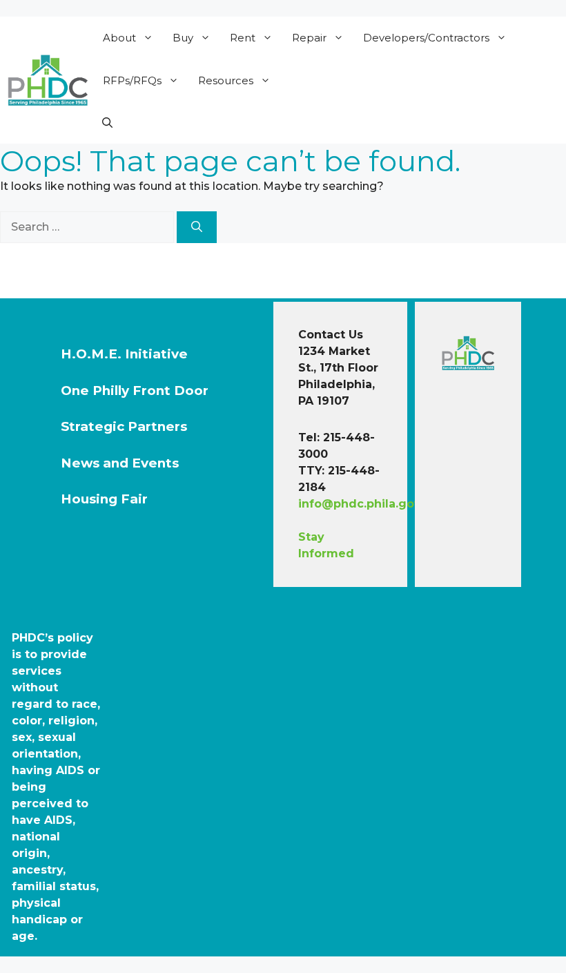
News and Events (120, 463)
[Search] (197, 227)
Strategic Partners (124, 426)
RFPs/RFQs (132, 80)
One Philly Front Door (134, 390)
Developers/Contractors (426, 37)
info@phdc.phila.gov (359, 503)
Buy (183, 37)
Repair (309, 37)
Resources (225, 80)
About (119, 37)
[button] (107, 123)
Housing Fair (104, 499)
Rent (242, 37)
